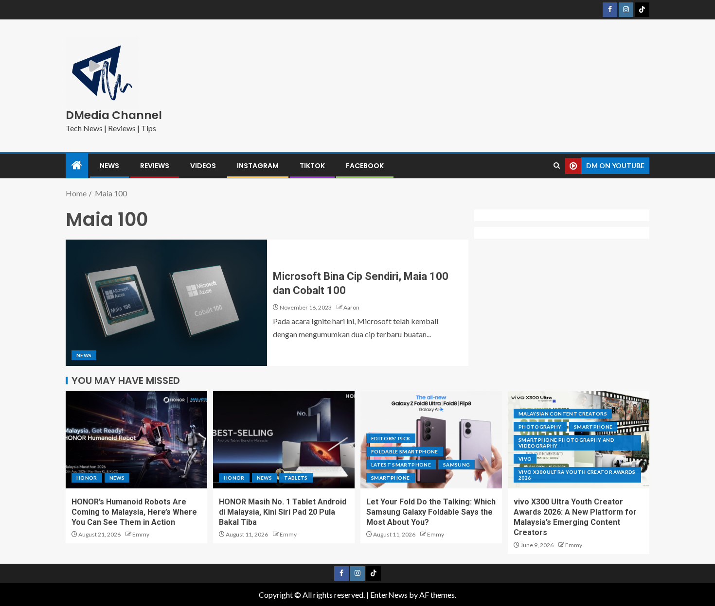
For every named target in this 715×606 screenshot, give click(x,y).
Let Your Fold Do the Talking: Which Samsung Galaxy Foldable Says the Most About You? (431, 512)
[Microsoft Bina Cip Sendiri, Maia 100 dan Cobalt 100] (166, 303)
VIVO (525, 459)
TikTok (312, 166)
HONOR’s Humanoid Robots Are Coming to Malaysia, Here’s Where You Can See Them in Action (134, 512)
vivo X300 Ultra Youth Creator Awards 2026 (577, 475)
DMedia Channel (114, 115)
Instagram (258, 166)
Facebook (365, 166)
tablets (295, 478)
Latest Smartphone (401, 464)
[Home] (77, 165)
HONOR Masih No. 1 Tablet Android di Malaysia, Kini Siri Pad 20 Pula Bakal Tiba (282, 512)
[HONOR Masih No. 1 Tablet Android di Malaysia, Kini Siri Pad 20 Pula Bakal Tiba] (284, 439)
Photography (540, 427)
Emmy (140, 534)
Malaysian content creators (562, 413)
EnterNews (389, 594)
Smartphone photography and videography (566, 443)
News (109, 166)
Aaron (351, 307)
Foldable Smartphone (404, 451)
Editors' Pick (391, 438)
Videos (203, 166)
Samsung (456, 464)
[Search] (557, 165)
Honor (86, 478)
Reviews (154, 166)
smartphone (390, 478)
